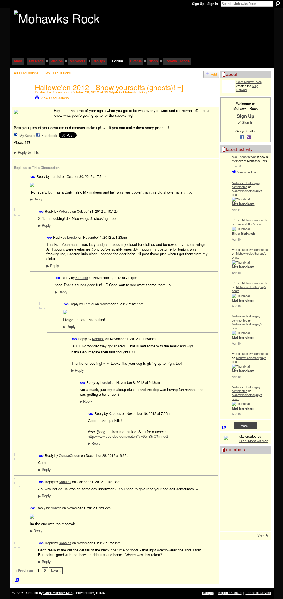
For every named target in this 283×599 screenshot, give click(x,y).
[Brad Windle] (259, 522)
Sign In (212, 4)
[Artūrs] (244, 477)
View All (263, 535)
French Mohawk (242, 220)
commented (239, 186)
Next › (56, 570)
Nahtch (56, 508)
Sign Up (198, 4)
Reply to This (26, 152)
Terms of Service (258, 592)
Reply (36, 199)
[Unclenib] (259, 507)
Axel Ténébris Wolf (244, 156)
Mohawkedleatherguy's (247, 190)
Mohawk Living (135, 92)
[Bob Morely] (244, 522)
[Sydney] (244, 462)
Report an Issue (230, 592)
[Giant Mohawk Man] (229, 477)
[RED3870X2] (259, 477)
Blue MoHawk (243, 233)
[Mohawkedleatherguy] (259, 492)
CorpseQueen (69, 455)
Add (214, 74)
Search (278, 3)
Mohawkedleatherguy (246, 183)
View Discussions (54, 97)
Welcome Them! (248, 172)
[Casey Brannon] (229, 462)
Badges (208, 592)
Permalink (33, 176)
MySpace (27, 135)
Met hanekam (243, 203)
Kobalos (58, 92)
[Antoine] (229, 507)
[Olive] (229, 492)
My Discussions (58, 72)
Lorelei (56, 176)
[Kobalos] (23, 98)
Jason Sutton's (245, 224)
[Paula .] (229, 522)
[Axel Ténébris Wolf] (259, 462)
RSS (16, 579)
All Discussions (26, 72)
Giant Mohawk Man (249, 81)
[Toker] (244, 507)
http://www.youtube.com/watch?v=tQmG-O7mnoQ (128, 436)
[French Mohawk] (244, 492)
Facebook (49, 135)
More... (245, 425)
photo (235, 194)
